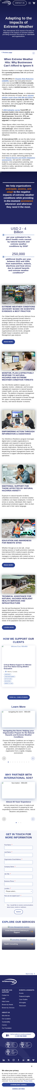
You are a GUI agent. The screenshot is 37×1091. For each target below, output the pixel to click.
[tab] (18, 666)
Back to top (29, 974)
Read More (8, 341)
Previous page (7, 52)
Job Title (7, 874)
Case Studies (23, 999)
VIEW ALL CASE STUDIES (18, 697)
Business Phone (9, 881)
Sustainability (6, 1022)
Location (7, 888)
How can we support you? (12, 895)
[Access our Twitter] (9, 1060)
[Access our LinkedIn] (4, 1060)
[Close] (32, 1066)
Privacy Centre (28, 1081)
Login (3, 998)
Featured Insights (24, 996)
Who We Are (6, 1015)
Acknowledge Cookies (18, 1084)
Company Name (9, 866)
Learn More (9, 627)
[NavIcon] (30, 3)
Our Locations (6, 1019)
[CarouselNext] (33, 758)
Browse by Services (8, 1007)
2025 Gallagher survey (11, 110)
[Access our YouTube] (28, 1060)
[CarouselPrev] (4, 758)
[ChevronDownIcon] (33, 53)
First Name (8, 845)
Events (21, 993)
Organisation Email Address (13, 859)
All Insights (22, 1002)
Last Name (8, 852)
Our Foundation (6, 1028)
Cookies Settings (18, 1088)
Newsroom (22, 1005)
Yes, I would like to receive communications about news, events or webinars (20, 906)
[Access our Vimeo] (33, 1060)
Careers (4, 1025)
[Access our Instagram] (14, 1060)
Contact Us (19, 3)
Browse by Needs (7, 1004)
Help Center (5, 1001)
